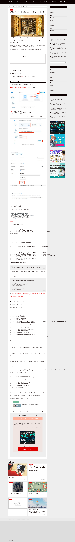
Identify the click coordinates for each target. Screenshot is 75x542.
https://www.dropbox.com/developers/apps (18, 87)
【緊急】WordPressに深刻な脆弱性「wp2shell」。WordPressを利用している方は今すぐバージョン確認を (58, 48)
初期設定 (45, 1)
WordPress (39, 1)
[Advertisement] (56, 529)
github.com (12, 221)
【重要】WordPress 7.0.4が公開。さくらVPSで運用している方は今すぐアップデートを (58, 39)
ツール (52, 15)
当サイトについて (53, 1)
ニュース (52, 20)
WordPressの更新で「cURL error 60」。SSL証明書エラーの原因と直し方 (58, 44)
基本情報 (32, 1)
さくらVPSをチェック (28, 449)
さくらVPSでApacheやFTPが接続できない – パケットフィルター (58, 53)
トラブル (52, 17)
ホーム (27, 1)
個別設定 (52, 82)
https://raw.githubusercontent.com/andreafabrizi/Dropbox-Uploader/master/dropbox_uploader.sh (47, 227)
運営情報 (60, 1)
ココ (22, 76)
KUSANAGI (53, 69)
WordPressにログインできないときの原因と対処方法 (58, 57)
